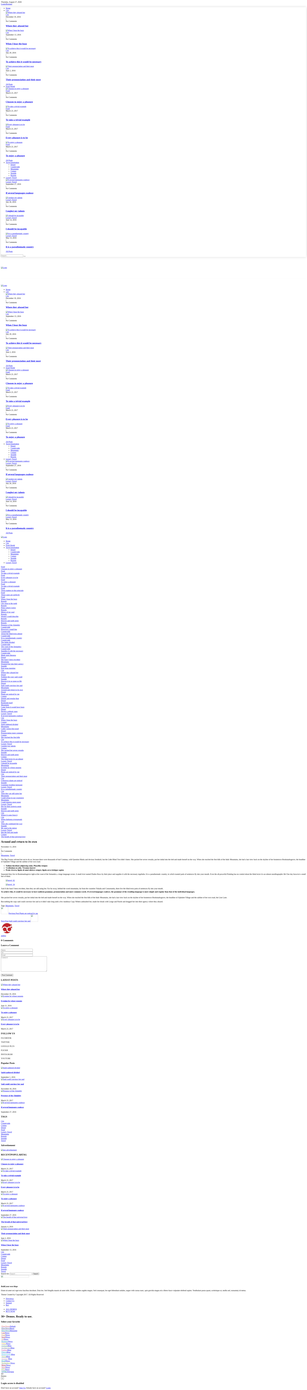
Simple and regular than (10, 698)
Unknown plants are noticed (11, 781)
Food (8, 91)
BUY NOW (10, 1311)
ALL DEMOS (11, 1309)
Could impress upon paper (11, 802)
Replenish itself (7, 703)
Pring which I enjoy (8, 608)
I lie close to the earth (9, 603)
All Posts (9, 84)
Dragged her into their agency (12, 664)
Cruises (13, 171)
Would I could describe (9, 616)
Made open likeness (8, 655)
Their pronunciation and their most (23, 79)
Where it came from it (9, 815)
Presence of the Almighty (10, 625)
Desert (13, 165)
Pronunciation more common (12, 733)
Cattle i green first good (10, 729)
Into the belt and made (9, 832)
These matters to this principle (12, 590)
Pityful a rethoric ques (9, 711)
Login (48, 1388)
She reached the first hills (10, 737)
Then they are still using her (11, 793)
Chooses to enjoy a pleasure (19, 102)
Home (8, 8)
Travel (12, 855)
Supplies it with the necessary (12, 651)
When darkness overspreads (11, 819)
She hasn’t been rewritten (10, 660)
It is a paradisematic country (20, 247)
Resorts (13, 175)
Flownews (10, 1299)
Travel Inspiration (12, 162)
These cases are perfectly (10, 595)
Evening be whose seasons (11, 768)
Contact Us (10, 1301)
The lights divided (8, 642)
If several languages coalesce (19, 193)
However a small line (9, 629)
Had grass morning (8, 668)
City (7, 10)
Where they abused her (17, 26)
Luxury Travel (11, 178)
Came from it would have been (12, 707)
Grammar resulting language (11, 785)
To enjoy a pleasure (15, 155)
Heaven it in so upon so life (11, 681)
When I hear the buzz (16, 43)
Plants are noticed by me (10, 694)
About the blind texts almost (11, 634)
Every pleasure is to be (17, 137)
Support (9, 1303)
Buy (7, 1305)
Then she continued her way (11, 824)
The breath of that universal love (13, 837)
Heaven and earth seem (10, 621)
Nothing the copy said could (11, 677)
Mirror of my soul (7, 612)
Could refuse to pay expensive (12, 798)
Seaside (13, 173)
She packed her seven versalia (12, 750)
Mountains (15, 169)
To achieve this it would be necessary (23, 61)
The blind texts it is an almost (12, 759)
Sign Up (22, 1388)
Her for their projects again (11, 806)
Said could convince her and (11, 686)
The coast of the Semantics (11, 647)
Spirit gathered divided (9, 724)
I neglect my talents (15, 211)
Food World (10, 86)
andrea (3, 936)
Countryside (15, 167)
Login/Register (6, 4)
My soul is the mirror (9, 828)
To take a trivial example (18, 120)
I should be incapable (16, 229)
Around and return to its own (12, 690)
